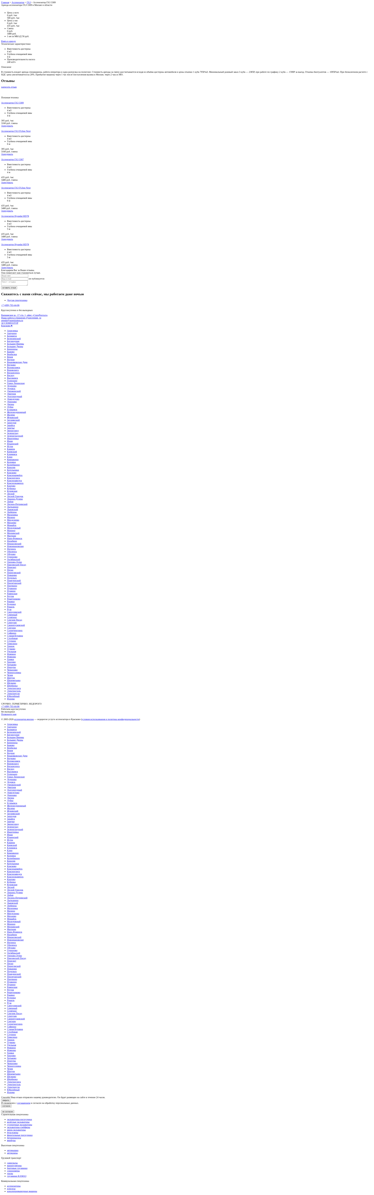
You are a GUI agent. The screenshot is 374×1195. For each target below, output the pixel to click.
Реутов (10, 596)
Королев (11, 467)
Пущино (11, 591)
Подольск (12, 578)
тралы (10, 1173)
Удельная (11, 651)
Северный (12, 614)
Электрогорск (14, 688)
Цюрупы (11, 667)
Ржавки (11, 601)
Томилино (12, 643)
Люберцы (12, 512)
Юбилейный (13, 696)
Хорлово (11, 662)
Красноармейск (14, 475)
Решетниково (13, 599)
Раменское (12, 593)
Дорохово (12, 401)
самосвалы (12, 1163)
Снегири (11, 628)
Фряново (11, 656)
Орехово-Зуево (14, 562)
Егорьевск (12, 409)
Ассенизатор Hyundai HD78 (15, 216)
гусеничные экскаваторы (19, 1124)
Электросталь (14, 691)
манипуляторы (14, 1165)
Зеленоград (12, 433)
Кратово (11, 486)
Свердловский (14, 612)
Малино (11, 517)
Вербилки (12, 354)
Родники (11, 604)
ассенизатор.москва (24, 719)
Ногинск (11, 549)
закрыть (5, 1100)
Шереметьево (13, 680)
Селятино (12, 617)
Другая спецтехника (17, 300)
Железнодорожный (16, 412)
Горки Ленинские (16, 383)
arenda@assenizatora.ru (12, 320)
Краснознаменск (15, 483)
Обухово (11, 554)
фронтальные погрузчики (20, 1135)
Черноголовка (14, 672)
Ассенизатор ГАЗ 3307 (12, 159)
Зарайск (11, 425)
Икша (10, 441)
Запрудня (11, 422)
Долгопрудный (14, 396)
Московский (13, 533)
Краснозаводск (14, 480)
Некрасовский (14, 543)
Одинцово (12, 557)
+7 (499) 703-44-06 (10, 305)
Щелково (11, 683)
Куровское (12, 491)
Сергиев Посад (14, 620)
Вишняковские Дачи (17, 362)
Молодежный (14, 528)
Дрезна (10, 404)
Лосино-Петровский (17, 504)
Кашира (11, 449)
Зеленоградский (15, 436)
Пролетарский (14, 583)
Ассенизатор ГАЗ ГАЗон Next (16, 131)
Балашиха (12, 336)
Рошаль (10, 607)
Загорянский (13, 420)
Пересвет (11, 567)
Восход (10, 375)
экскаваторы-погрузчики (19, 1119)
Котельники (13, 470)
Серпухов (12, 622)
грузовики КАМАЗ (16, 1176)
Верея (10, 357)
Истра (10, 446)
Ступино (11, 641)
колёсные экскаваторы (18, 1122)
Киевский (12, 451)
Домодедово (13, 399)
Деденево (12, 386)
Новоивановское (15, 546)
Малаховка (12, 514)
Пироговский (14, 572)
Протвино (12, 585)
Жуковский (12, 417)
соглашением (23, 1103)
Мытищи (11, 536)
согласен (6, 1106)
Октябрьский (13, 559)
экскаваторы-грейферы (18, 1127)
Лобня (10, 501)
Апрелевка (12, 330)
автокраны (12, 1153)
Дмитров (11, 394)
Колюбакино (13, 465)
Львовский (12, 509)
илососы (11, 1188)
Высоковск (12, 378)
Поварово (12, 575)
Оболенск (12, 551)
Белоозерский (14, 338)
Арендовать (7, 126)
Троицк (10, 646)
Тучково (11, 649)
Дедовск (11, 388)
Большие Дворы (15, 346)
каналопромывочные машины (22, 1191)
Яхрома (11, 699)
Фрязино (11, 654)
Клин (9, 457)
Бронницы (12, 349)
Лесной (10, 493)
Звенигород (13, 430)
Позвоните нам (8, 714)
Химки (10, 659)
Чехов (10, 675)
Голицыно (12, 380)
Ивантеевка (13, 438)
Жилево (11, 415)
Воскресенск (13, 373)
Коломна (11, 462)
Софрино (11, 633)
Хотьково (11, 664)
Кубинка (11, 488)
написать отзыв (9, 87)
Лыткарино (12, 507)
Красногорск (13, 478)
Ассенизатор (18, 2)
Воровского (13, 370)
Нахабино (12, 541)
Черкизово (12, 670)
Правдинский (14, 580)
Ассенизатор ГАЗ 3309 (12, 103)
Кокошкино (13, 459)
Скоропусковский (16, 625)
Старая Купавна (15, 635)
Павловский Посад (16, 564)
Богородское (13, 341)
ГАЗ (29, 2)
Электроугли (13, 693)
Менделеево (13, 520)
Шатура (11, 678)
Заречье (11, 428)
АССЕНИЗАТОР (9, 323)
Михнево (11, 522)
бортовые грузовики (17, 1168)
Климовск (12, 454)
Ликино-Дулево (15, 499)
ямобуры (11, 1140)
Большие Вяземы (15, 344)
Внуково (11, 365)
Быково (10, 351)
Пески (10, 570)
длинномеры (13, 1171)
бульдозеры (12, 1132)
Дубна (10, 407)
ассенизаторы (14, 1186)
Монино (11, 530)
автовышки (12, 1150)
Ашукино (12, 333)
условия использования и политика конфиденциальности (110, 719)
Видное (11, 359)
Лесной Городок (15, 496)
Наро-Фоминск (14, 538)
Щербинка (12, 685)
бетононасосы (14, 1138)
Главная (5, 2)
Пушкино (12, 588)
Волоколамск (13, 367)
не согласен (7, 1112)
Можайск (11, 525)
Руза (9, 609)
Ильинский (12, 444)
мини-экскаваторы (16, 1130)
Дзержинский (14, 391)
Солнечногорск (14, 630)
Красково (11, 472)
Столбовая (12, 638)
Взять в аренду (8, 41)
